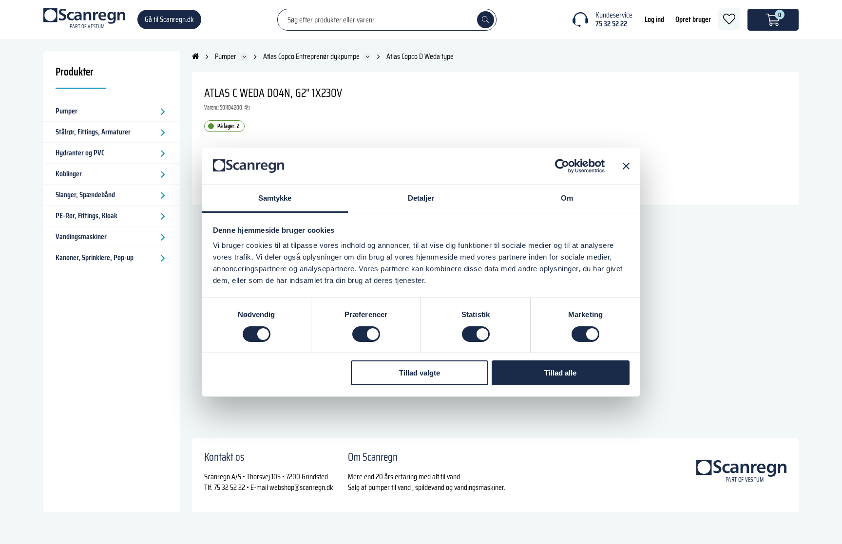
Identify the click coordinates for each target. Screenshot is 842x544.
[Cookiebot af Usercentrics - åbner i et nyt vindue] (562, 166)
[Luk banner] (626, 166)
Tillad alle (560, 373)
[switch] (366, 334)
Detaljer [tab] (421, 198)
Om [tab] (567, 198)
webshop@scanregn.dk (301, 487)
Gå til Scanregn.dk (169, 19)
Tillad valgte (419, 373)
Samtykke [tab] (275, 198)
